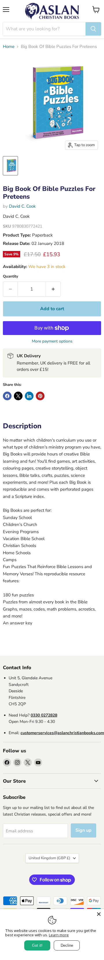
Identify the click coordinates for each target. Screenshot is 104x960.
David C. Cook (22, 206)
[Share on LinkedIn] (29, 396)
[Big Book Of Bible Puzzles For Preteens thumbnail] (10, 166)
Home (8, 46)
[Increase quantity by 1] (53, 289)
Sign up (83, 830)
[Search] (93, 29)
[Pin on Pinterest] (40, 396)
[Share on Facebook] (7, 396)
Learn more (59, 934)
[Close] (99, 914)
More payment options (52, 341)
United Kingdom (49, 858)
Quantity (10, 276)
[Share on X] (18, 396)
